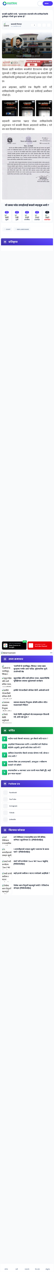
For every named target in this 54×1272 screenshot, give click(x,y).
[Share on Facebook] (39, 25)
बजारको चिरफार (16, 24)
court (8, 229)
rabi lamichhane (23, 229)
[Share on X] (44, 25)
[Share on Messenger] (49, 25)
